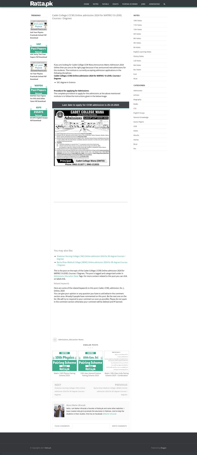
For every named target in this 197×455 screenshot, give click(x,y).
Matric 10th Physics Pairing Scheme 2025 (64, 374)
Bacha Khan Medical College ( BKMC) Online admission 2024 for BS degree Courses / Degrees (110, 391)
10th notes (137, 20)
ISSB (135, 126)
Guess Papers (138, 122)
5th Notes (137, 34)
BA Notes (136, 47)
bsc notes (137, 70)
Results (136, 135)
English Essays (139, 113)
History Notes (138, 56)
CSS (134, 108)
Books (135, 104)
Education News (72, 276)
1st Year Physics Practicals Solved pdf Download (38, 76)
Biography (137, 99)
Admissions (59, 276)
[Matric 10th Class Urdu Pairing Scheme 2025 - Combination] (116, 370)
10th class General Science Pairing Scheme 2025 (90, 374)
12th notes (137, 29)
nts (134, 149)
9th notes (137, 43)
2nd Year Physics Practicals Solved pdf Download (38, 35)
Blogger (163, 448)
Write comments (119, 426)
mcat (135, 78)
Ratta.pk (48, 448)
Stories (136, 140)
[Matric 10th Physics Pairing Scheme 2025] (64, 370)
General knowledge (140, 117)
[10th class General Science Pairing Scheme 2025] (90, 370)
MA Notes (137, 65)
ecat (135, 74)
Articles (136, 95)
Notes (135, 131)
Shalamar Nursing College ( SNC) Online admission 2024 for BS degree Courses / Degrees (70, 391)
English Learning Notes (142, 52)
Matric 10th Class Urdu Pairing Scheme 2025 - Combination (117, 374)
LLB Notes (137, 61)
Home (86, 4)
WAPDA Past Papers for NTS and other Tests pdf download (38, 98)
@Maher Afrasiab (109, 414)
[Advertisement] (90, 38)
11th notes (137, 25)
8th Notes (137, 38)
